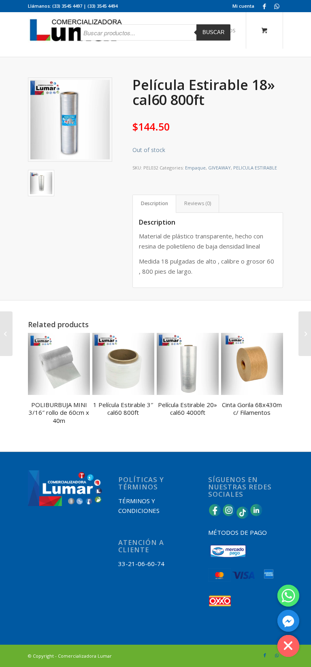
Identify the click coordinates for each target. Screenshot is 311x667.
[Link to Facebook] (265, 6)
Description (154, 203)
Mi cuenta (243, 6)
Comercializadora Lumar (85, 656)
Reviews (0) (197, 203)
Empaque (195, 168)
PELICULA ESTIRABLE (255, 168)
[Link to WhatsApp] (277, 6)
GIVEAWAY (219, 168)
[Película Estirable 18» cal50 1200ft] (6, 333)
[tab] (154, 204)
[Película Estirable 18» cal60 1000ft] (304, 333)
